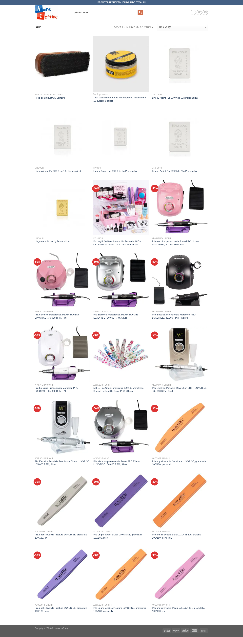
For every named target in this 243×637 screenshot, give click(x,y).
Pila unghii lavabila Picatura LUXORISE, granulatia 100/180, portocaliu (119, 609)
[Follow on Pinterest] (205, 12)
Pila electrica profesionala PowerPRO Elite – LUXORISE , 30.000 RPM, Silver (116, 463)
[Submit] (140, 12)
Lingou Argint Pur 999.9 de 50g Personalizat (175, 97)
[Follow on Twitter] (199, 12)
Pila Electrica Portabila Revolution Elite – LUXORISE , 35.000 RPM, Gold (179, 389)
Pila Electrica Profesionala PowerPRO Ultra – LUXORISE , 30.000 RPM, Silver (116, 316)
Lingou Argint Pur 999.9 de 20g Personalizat (175, 171)
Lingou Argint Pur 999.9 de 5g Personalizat (115, 171)
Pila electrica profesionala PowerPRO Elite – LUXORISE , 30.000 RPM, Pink (58, 316)
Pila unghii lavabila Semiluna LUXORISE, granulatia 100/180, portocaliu (179, 463)
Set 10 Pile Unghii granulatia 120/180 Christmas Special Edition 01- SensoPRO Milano (118, 389)
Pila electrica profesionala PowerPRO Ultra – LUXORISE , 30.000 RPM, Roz (175, 243)
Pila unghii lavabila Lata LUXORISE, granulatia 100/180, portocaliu (176, 536)
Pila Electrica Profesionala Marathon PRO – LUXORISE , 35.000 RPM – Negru (175, 316)
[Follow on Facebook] (193, 12)
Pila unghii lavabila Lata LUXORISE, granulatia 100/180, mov (117, 536)
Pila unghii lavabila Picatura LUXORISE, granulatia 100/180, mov (61, 609)
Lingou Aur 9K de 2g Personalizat (52, 241)
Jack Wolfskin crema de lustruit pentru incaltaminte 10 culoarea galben (119, 99)
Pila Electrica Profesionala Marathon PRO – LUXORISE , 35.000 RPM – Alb (57, 389)
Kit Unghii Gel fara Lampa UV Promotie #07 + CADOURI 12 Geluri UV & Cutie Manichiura (117, 243)
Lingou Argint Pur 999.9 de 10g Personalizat (58, 171)
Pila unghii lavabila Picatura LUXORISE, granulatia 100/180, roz (178, 609)
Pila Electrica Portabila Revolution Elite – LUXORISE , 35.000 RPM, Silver (62, 463)
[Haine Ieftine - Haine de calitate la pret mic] (51, 12)
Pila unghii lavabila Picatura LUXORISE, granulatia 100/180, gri (61, 536)
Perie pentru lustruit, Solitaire (50, 97)
